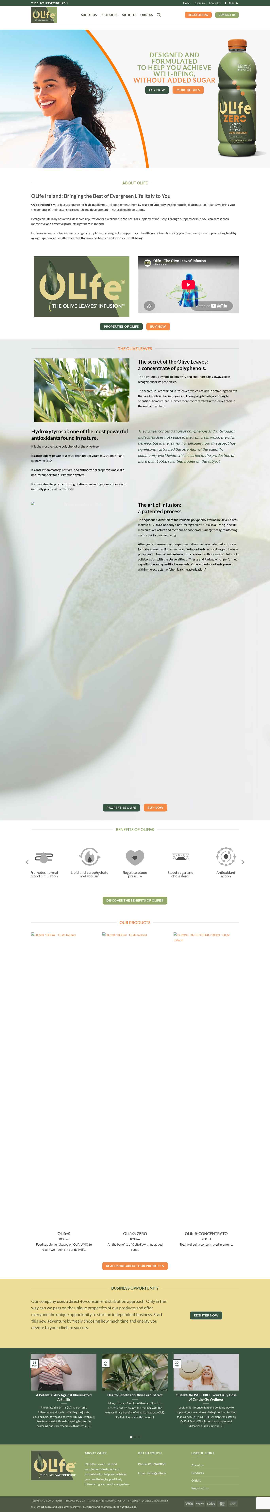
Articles (129, 15)
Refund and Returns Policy (107, 1500)
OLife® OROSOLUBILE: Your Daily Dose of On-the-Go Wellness (206, 1397)
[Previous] (10, 99)
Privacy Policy (75, 1500)
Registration (199, 1488)
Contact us (215, 3)
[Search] (158, 15)
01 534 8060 (156, 1464)
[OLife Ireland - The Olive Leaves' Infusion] (53, 15)
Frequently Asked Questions (148, 1500)
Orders (146, 15)
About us (200, 3)
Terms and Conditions (46, 1500)
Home (186, 3)
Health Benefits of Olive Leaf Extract (135, 1395)
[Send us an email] (233, 3)
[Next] (259, 99)
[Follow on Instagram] (229, 3)
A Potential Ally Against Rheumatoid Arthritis (64, 1397)
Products (109, 15)
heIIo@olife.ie (156, 1473)
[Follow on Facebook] (225, 3)
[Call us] (237, 3)
